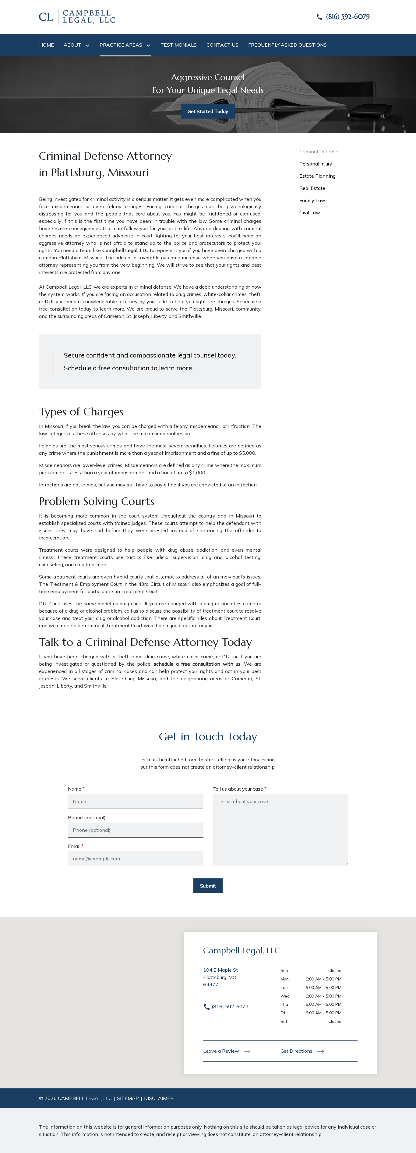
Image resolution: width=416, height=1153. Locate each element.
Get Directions (297, 1051)
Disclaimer (159, 1098)
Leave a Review (221, 1051)
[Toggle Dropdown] (89, 45)
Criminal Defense (318, 151)
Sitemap (128, 1098)
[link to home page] (77, 16)
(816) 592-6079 (229, 1006)
